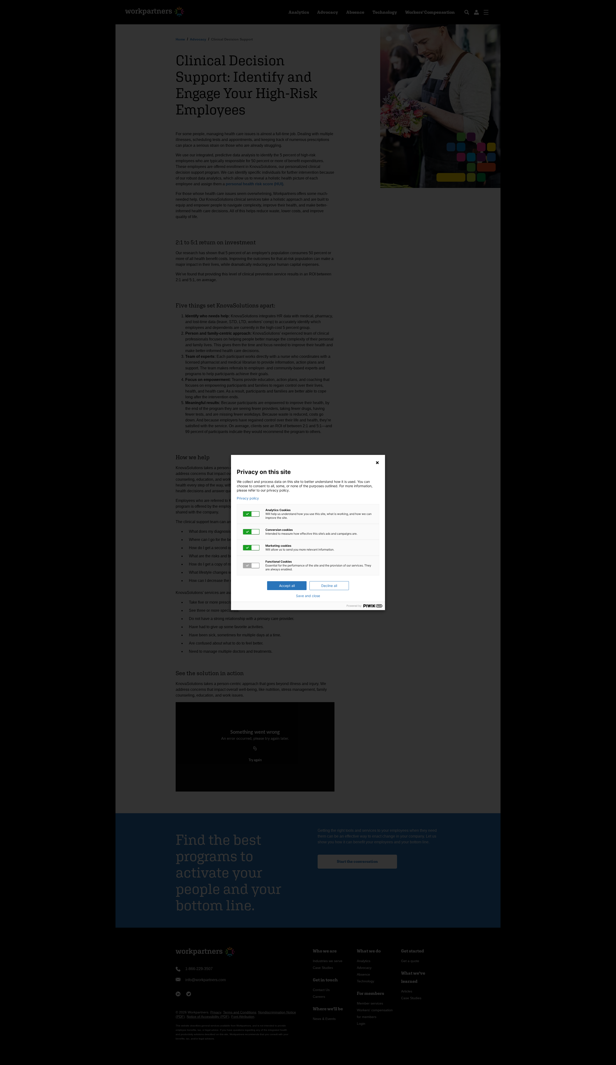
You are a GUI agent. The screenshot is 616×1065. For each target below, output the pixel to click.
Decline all (329, 586)
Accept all (287, 586)
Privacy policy (248, 498)
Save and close (308, 596)
